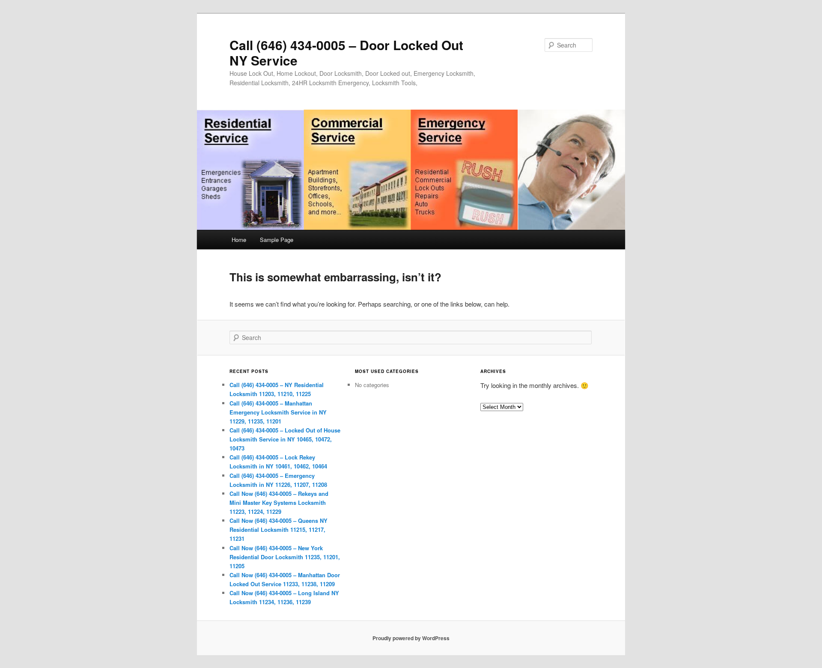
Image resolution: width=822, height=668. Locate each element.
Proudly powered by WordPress (411, 638)
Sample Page (276, 240)
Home (239, 240)
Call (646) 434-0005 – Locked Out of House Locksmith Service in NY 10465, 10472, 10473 (284, 439)
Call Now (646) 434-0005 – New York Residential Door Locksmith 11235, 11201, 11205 (284, 557)
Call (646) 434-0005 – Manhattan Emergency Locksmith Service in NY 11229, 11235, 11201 (278, 412)
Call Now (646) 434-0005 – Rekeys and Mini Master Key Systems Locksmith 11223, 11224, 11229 (278, 502)
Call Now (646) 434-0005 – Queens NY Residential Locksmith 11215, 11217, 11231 (278, 529)
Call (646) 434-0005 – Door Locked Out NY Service (346, 52)
